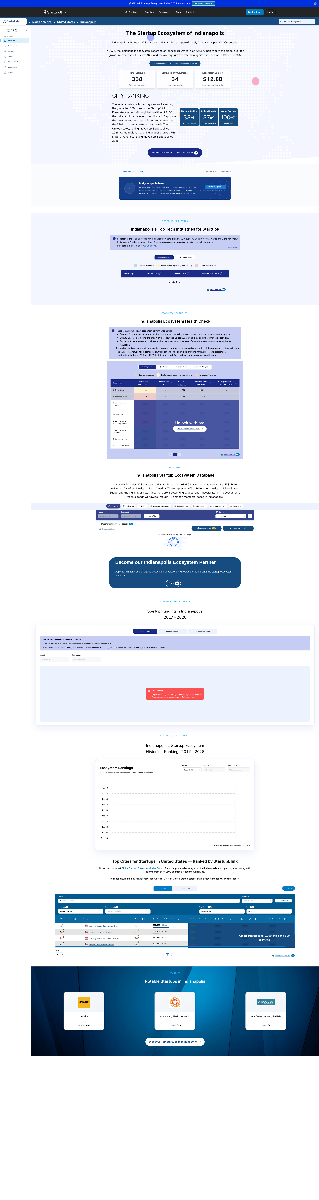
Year (248, 907)
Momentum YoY (180, 273)
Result (182, 382)
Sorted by (245, 896)
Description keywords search (114, 524)
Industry (128, 273)
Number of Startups (211, 273)
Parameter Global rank (145, 382)
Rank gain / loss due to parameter (227, 382)
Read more (232, 248)
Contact (190, 12)
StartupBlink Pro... (148, 245)
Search (60, 897)
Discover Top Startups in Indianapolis (173, 1041)
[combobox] (298, 22)
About (179, 12)
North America (42, 22)
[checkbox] (182, 385)
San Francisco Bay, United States (104, 926)
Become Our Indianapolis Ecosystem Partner (172, 152)
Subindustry (109, 907)
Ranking (185, 765)
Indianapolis (88, 22)
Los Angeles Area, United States (104, 938)
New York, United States (100, 932)
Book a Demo (254, 12)
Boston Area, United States (101, 945)
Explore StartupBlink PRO (188, 429)
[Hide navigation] (26, 30)
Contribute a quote (214, 187)
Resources (163, 12)
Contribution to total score (202, 382)
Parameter (118, 383)
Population (203, 907)
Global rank (153, 273)
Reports (148, 12)
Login (270, 12)
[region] (175, 541)
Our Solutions (131, 12)
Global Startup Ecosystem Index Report (143, 868)
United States (66, 22)
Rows (57, 950)
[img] (222, 73)
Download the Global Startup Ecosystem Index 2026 (173, 63)
